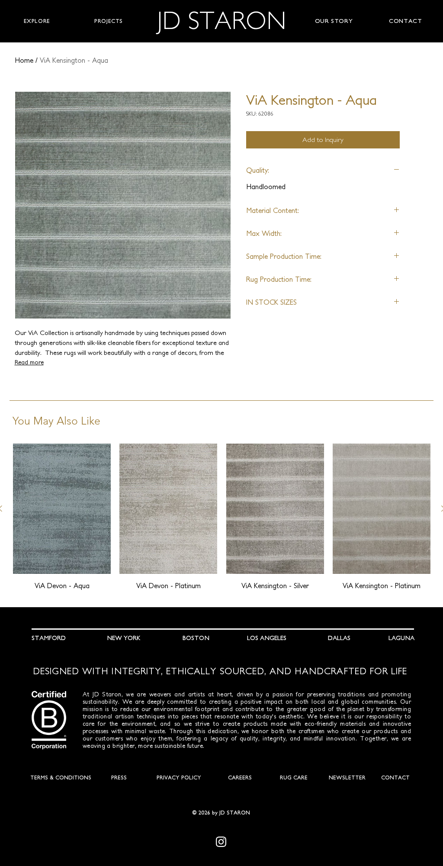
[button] (37, 21)
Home (24, 60)
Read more (29, 362)
